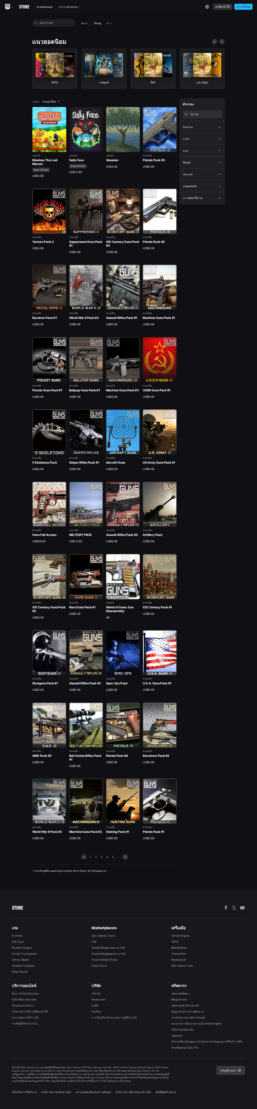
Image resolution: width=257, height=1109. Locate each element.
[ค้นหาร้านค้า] (36, 23)
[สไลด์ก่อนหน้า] (214, 41)
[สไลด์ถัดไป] (222, 41)
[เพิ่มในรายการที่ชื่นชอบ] (62, 111)
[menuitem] (84, 23)
